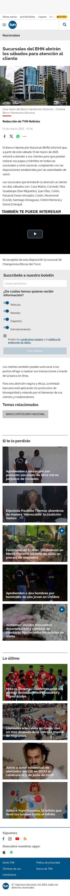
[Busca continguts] (64, 25)
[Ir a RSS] (26, 839)
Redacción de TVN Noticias (21, 121)
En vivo (62, 17)
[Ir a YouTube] (18, 839)
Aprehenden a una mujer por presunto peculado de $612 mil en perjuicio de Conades (32, 475)
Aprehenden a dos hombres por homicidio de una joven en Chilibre (32, 595)
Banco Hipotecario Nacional (25, 414)
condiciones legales (31, 339)
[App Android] (12, 852)
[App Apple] (5, 852)
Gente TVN (8, 862)
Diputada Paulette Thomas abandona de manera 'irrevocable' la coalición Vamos (35, 514)
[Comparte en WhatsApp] (17, 136)
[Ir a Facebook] (4, 839)
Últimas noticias (10, 17)
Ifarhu (52, 17)
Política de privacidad (48, 862)
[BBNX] (6, 886)
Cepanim (42, 17)
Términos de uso (12, 868)
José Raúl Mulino (27, 17)
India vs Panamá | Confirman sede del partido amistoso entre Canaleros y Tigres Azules (34, 692)
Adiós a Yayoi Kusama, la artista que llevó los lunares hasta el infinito (34, 812)
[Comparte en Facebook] (4, 136)
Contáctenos (9, 874)
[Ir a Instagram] (10, 839)
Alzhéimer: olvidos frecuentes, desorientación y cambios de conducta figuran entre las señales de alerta (35, 630)
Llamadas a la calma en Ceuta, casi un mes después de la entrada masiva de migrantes (35, 732)
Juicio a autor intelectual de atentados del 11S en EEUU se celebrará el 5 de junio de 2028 (30, 771)
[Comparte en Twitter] (11, 136)
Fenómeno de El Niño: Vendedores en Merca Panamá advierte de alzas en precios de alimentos (34, 553)
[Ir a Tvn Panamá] (33, 25)
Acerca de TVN (44, 868)
